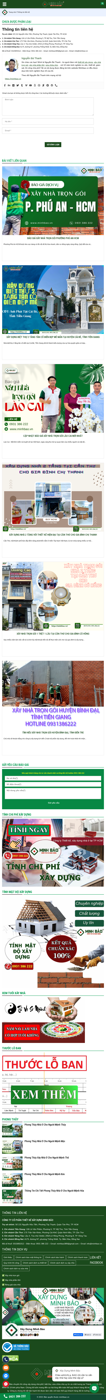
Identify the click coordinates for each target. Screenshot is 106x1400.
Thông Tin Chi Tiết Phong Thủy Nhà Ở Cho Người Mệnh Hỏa (54, 1190)
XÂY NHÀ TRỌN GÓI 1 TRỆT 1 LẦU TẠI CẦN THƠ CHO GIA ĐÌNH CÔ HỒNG (53, 633)
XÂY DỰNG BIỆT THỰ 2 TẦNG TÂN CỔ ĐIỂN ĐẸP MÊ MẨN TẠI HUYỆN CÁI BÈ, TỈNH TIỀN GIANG (53, 337)
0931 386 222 (17, 1396)
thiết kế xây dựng (85, 62)
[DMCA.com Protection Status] (10, 1358)
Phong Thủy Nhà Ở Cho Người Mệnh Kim (45, 1174)
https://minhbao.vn (13, 79)
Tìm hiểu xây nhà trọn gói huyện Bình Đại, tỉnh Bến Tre (53, 732)
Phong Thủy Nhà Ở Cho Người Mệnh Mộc (45, 1141)
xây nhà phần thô (36, 65)
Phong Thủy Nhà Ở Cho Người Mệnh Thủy (45, 1124)
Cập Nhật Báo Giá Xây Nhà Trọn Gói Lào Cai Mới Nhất (53, 435)
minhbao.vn (64, 1397)
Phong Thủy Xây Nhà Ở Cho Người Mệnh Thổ (47, 1157)
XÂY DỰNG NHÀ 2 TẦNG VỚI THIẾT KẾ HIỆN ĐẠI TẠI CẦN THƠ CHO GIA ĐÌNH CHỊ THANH (53, 534)
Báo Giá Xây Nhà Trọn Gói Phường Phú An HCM (53, 238)
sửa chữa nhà (52, 65)
